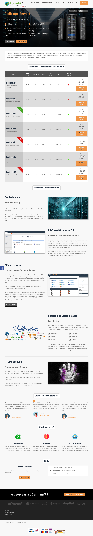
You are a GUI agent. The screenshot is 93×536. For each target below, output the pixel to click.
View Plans (22, 41)
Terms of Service (9, 512)
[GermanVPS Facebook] (2, 268)
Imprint (7, 510)
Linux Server (35, 3)
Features (11, 41)
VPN (64, 3)
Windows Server (47, 3)
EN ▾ (25, 6)
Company (71, 3)
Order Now (82, 88)
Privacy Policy (8, 514)
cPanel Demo (12, 305)
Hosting (57, 3)
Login (85, 3)
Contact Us (25, 477)
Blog (77, 3)
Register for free (75, 494)
